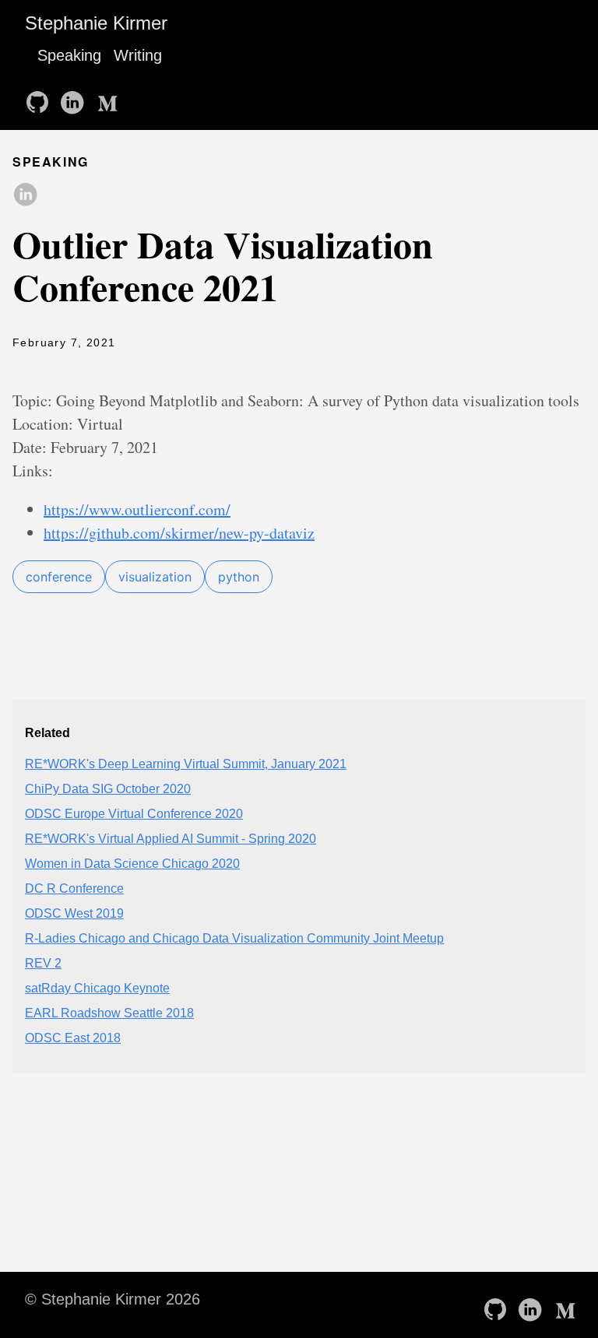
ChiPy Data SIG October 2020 (108, 788)
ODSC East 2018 (73, 1038)
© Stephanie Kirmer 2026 (112, 1299)
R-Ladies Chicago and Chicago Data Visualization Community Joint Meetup (234, 938)
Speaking (69, 55)
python (238, 577)
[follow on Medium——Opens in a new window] (109, 97)
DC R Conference (74, 888)
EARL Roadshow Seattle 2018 (109, 1013)
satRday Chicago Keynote (97, 988)
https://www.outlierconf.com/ (137, 509)
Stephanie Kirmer (96, 22)
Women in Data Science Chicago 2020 (132, 863)
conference (59, 577)
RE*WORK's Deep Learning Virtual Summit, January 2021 (185, 764)
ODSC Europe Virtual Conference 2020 (134, 813)
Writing (138, 55)
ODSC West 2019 (74, 913)
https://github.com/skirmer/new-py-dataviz (179, 532)
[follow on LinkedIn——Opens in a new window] (74, 97)
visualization (155, 577)
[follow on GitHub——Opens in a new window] (40, 97)
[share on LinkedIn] (24, 195)
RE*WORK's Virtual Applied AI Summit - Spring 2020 (170, 838)
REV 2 (43, 963)
